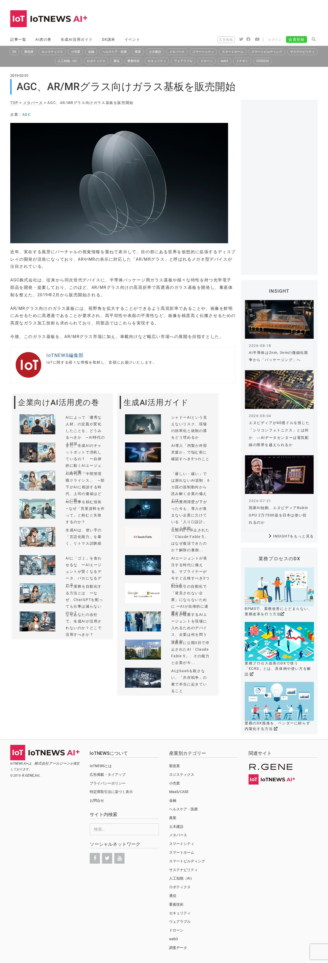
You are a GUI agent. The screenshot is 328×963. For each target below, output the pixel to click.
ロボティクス (96, 61)
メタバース (176, 52)
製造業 (29, 52)
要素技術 (133, 61)
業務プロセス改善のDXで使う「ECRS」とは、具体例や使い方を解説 (278, 668)
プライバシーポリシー (108, 783)
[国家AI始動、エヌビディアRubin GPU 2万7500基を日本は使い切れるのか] (279, 474)
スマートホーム (232, 52)
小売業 (75, 52)
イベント (132, 39)
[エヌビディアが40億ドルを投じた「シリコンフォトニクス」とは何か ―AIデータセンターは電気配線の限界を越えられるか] (279, 389)
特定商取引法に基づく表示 (111, 792)
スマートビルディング (266, 52)
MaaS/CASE (179, 792)
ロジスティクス (52, 52)
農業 (138, 52)
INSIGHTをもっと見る (293, 536)
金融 (91, 52)
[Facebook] (95, 858)
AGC (26, 114)
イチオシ (242, 61)
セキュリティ (157, 61)
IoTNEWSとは (101, 766)
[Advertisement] (224, 19)
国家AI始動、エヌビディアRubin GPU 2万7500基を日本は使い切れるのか (278, 515)
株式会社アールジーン (52, 763)
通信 (116, 61)
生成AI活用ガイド (77, 39)
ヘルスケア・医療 (114, 52)
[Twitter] (107, 858)
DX (14, 52)
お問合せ (97, 800)
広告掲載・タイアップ (108, 774)
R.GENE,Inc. (31, 775)
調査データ (178, 948)
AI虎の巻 (43, 39)
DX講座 (108, 39)
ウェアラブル (183, 61)
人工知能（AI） (68, 61)
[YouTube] (119, 858)
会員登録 (296, 39)
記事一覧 (18, 39)
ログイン (275, 39)
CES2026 (262, 61)
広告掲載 (226, 39)
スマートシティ (203, 52)
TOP (14, 103)
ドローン (206, 61)
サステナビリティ (302, 52)
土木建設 (155, 52)
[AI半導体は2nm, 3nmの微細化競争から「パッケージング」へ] (279, 319)
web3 (224, 61)
